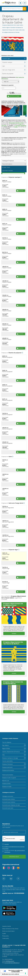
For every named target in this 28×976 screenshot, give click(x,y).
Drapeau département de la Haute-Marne (13, 683)
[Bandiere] (3, 867)
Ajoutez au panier (14, 96)
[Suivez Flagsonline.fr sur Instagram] (3, 878)
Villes (3, 755)
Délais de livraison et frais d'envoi (10, 928)
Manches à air (5, 780)
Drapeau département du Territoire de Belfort (13, 643)
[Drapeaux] (13, 867)
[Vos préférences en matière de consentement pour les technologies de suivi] (25, 973)
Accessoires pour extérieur (8, 802)
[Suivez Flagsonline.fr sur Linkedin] (11, 878)
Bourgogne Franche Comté (16, 122)
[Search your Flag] (24, 8)
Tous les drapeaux (6, 742)
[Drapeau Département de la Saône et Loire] (14, 615)
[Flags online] (8, 867)
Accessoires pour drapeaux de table (11, 805)
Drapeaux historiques (7, 764)
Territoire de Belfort (20, 125)
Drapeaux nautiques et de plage (10, 758)
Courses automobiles (7, 761)
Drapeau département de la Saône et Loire (13, 604)
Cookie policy (5, 938)
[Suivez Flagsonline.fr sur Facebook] (18, 878)
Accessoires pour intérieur (8, 799)
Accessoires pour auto (7, 808)
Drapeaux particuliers (7, 767)
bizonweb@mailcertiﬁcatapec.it (11, 962)
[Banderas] (18, 867)
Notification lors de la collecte (10, 974)
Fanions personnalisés (7, 774)
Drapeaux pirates (6, 783)
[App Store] (14, 913)
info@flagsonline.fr (9, 961)
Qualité (4, 933)
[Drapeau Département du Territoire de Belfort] (14, 653)
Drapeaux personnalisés (8, 770)
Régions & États (6, 748)
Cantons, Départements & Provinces (11, 751)
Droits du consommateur (8, 931)
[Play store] (14, 908)
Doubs (16, 127)
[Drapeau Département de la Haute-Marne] (14, 693)
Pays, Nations (5, 745)
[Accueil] (8, 3)
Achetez (14, 633)
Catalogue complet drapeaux (10, 738)
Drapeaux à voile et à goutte (9, 777)
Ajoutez (21, 190)
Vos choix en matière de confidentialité (15, 971)
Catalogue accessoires (8, 792)
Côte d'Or (3, 125)
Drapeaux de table (6, 786)
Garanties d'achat (6, 926)
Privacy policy (5, 936)
